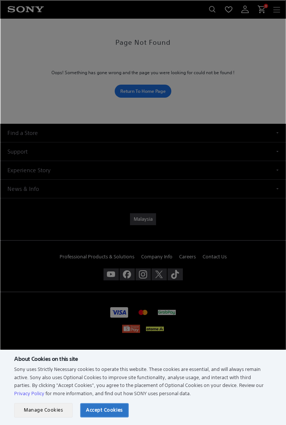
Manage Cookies (43, 410)
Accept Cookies (104, 410)
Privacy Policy (29, 393)
